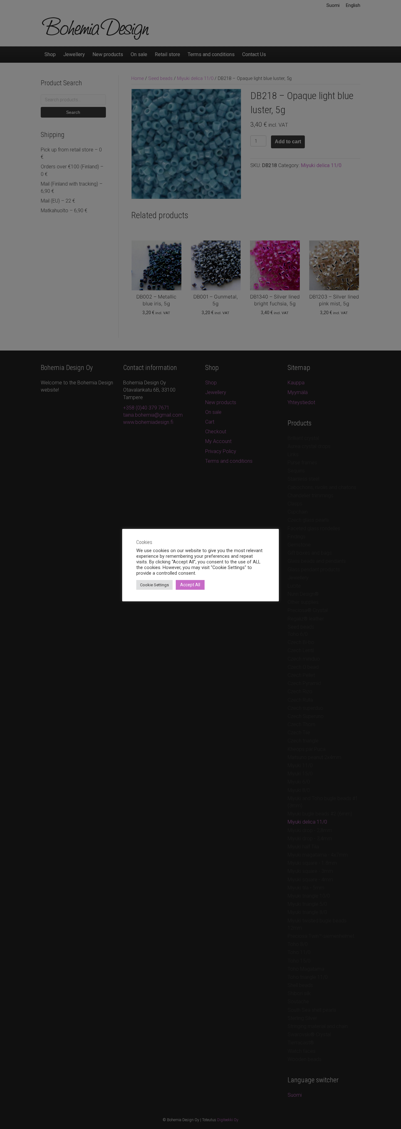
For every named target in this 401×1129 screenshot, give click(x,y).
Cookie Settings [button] (154, 585)
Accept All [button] (190, 584)
